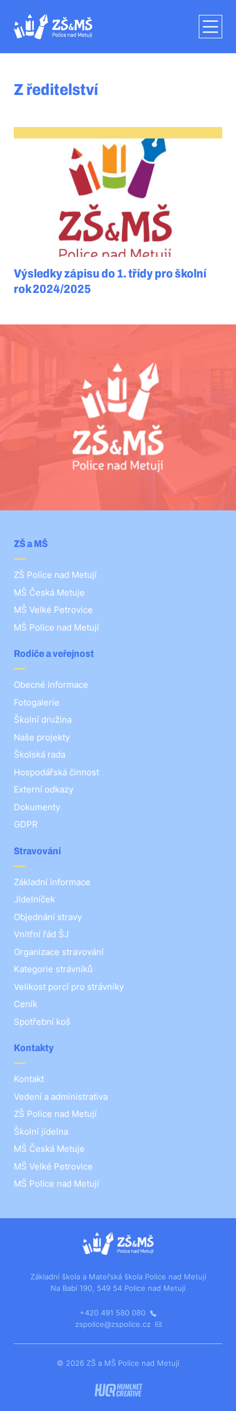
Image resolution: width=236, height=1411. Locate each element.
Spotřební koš (42, 1021)
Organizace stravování (59, 951)
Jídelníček (34, 899)
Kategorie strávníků (53, 969)
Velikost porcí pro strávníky (69, 986)
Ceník (25, 1003)
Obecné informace (51, 684)
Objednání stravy (48, 916)
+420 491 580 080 (114, 1312)
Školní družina (43, 719)
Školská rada (39, 754)
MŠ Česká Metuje (49, 592)
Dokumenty (37, 807)
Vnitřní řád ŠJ (41, 934)
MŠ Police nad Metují (56, 627)
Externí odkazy (43, 789)
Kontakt (29, 1078)
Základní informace (52, 882)
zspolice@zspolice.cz (114, 1324)
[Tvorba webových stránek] (118, 1390)
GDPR (26, 824)
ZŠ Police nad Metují (55, 574)
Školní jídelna (41, 1131)
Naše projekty (42, 737)
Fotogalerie (37, 702)
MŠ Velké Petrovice (53, 609)
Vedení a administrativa (61, 1096)
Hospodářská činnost (56, 772)
